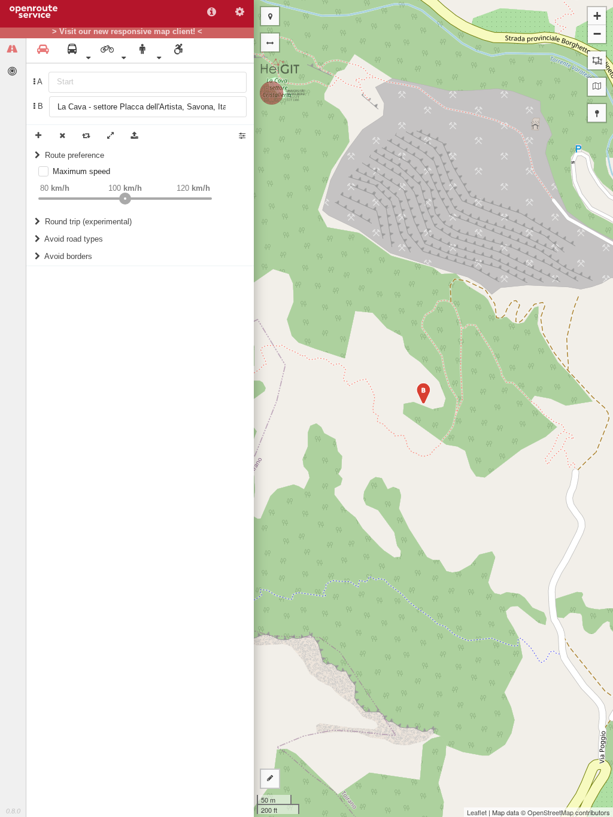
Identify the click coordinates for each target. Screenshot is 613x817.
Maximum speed (81, 171)
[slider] (125, 199)
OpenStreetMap (550, 812)
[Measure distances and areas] (270, 779)
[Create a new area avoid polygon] (597, 60)
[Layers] (597, 87)
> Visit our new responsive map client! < (127, 32)
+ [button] (597, 15)
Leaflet (477, 812)
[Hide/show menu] (270, 42)
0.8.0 (13, 811)
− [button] (597, 33)
